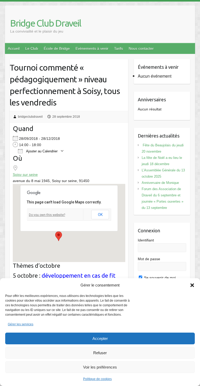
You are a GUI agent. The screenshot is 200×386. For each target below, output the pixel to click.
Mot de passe (149, 259)
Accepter (100, 338)
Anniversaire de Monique (160, 183)
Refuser (100, 353)
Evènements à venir (92, 48)
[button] (192, 285)
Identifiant (146, 240)
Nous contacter (141, 48)
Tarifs (118, 48)
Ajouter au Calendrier (41, 151)
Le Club (31, 48)
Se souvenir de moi (159, 278)
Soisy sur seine (25, 174)
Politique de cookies (97, 379)
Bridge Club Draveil (45, 23)
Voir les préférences (100, 367)
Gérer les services (20, 324)
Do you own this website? (47, 215)
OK (100, 215)
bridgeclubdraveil (30, 117)
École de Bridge (57, 48)
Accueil (14, 48)
